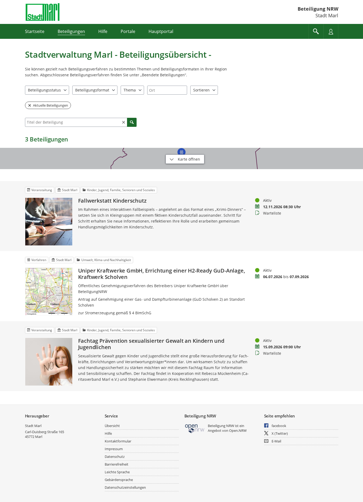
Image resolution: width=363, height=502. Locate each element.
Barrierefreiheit (116, 464)
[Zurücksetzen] (123, 122)
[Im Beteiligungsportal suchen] (316, 31)
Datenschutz (115, 456)
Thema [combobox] (130, 90)
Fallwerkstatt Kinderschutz (112, 201)
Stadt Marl (33, 425)
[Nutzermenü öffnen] (330, 31)
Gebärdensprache (119, 479)
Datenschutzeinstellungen (125, 487)
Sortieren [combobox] (201, 90)
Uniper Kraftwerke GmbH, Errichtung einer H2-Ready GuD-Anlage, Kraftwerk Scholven (161, 273)
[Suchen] (132, 122)
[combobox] (167, 90)
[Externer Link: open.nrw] (194, 428)
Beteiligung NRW (318, 9)
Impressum (114, 448)
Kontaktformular (118, 441)
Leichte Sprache (117, 472)
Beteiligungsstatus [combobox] (44, 90)
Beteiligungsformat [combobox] (92, 90)
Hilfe (108, 433)
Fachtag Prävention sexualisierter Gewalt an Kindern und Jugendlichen (151, 344)
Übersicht (112, 425)
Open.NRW (238, 430)
